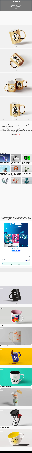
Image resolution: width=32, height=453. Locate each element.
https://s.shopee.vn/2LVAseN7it (16, 248)
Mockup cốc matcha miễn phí (26, 173)
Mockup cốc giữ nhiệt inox (26, 185)
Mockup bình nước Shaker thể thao (15, 163)
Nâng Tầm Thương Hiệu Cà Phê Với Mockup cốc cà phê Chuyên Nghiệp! (16, 174)
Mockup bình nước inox (3, 185)
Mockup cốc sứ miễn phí (4, 304)
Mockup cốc (2, 366)
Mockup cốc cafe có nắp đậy (4, 427)
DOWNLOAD (16, 250)
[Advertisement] (16, 18)
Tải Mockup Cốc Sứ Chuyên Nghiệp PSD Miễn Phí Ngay (26, 163)
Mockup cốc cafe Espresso (4, 325)
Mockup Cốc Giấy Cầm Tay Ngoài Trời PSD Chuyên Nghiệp (5, 174)
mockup (27, 128)
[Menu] (1, 2)
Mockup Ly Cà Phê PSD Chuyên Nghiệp (16, 186)
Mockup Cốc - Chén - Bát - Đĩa (16, 5)
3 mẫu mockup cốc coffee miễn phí (5, 386)
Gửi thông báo (28, 260)
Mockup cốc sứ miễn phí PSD (4, 345)
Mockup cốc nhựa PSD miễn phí (5, 162)
